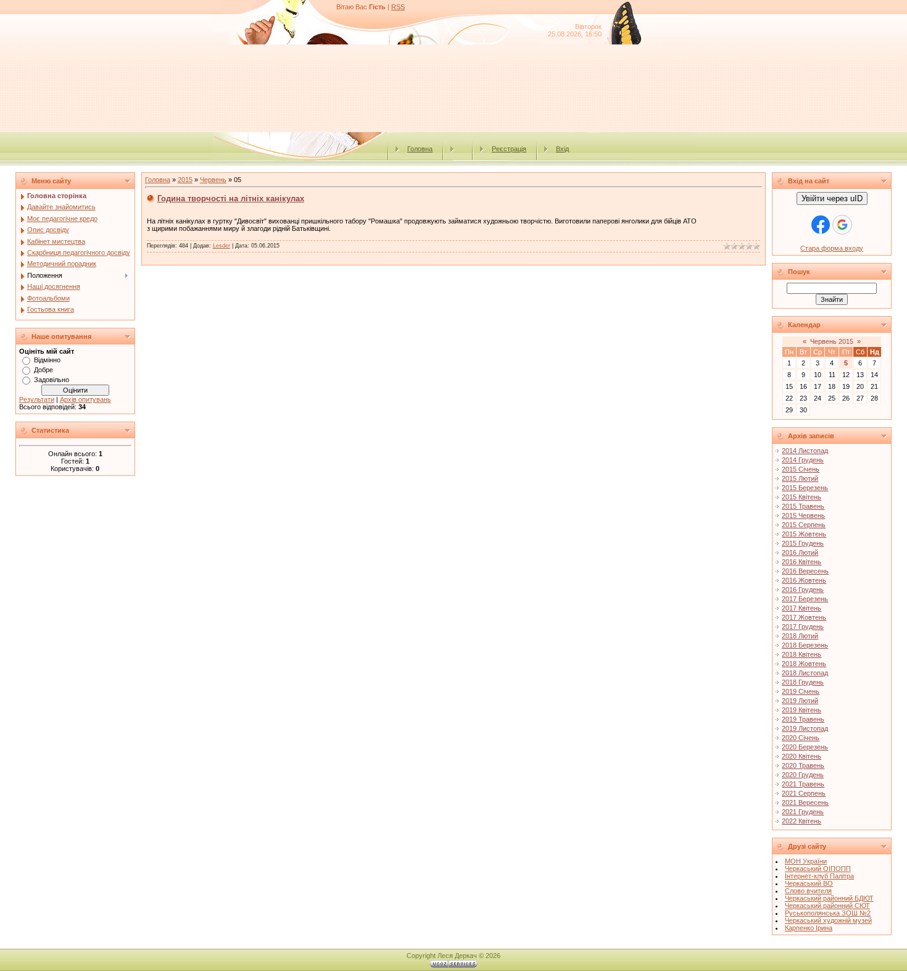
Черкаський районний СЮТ (827, 905)
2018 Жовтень (804, 663)
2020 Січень (800, 737)
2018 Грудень (803, 682)
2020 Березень (805, 747)
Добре (43, 369)
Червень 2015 (831, 341)
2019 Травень (803, 719)
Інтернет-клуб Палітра (819, 876)
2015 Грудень (803, 543)
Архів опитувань (85, 399)
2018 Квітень (801, 654)
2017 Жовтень (804, 617)
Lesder (221, 246)
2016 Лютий (800, 552)
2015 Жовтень (804, 534)
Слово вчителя (808, 890)
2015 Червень (803, 515)
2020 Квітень (801, 756)
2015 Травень (803, 506)
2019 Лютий (800, 700)
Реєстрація (509, 148)
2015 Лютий (800, 478)
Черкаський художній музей (828, 920)
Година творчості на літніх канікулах (230, 198)
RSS (398, 6)
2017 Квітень (801, 608)
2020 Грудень (803, 774)
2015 (185, 179)
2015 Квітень (801, 497)
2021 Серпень (804, 793)
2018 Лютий (800, 636)
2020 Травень (803, 765)
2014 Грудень (803, 460)
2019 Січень (800, 691)
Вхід (562, 148)
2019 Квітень (801, 710)
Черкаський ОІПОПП (818, 868)
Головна (420, 148)
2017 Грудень (803, 626)
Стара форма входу (831, 248)
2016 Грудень (803, 589)
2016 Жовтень (804, 580)
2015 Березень (805, 487)
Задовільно (51, 379)
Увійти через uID (832, 198)
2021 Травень (803, 784)
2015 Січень (800, 469)
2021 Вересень (805, 802)
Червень (213, 179)
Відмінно (47, 360)
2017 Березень (805, 598)
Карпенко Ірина (808, 927)
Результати (36, 399)
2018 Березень (805, 645)
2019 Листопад (805, 728)
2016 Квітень (801, 561)
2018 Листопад (805, 673)
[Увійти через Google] (842, 225)
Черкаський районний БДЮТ (829, 898)
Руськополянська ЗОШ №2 (828, 913)
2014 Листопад (805, 450)
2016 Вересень (805, 571)
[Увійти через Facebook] (820, 224)
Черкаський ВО (809, 883)
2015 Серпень (804, 524)
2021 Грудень (803, 811)
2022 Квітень (801, 821)
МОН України (806, 861)
